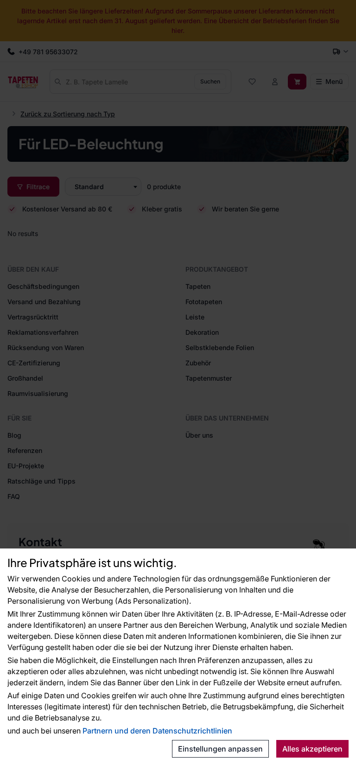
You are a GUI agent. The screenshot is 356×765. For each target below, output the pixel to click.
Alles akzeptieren (312, 748)
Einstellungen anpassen (220, 748)
